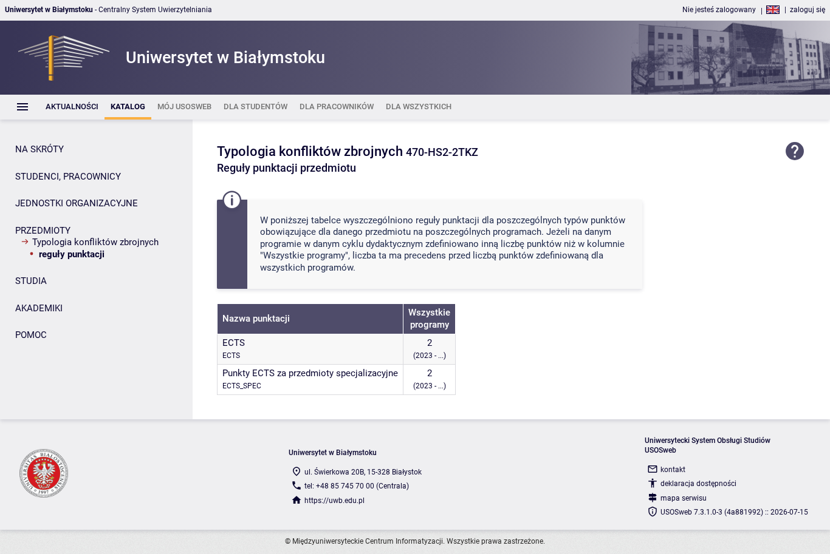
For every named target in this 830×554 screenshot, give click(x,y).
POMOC (31, 334)
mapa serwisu (683, 498)
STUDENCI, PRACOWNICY (68, 176)
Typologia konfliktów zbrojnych (95, 242)
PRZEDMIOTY (42, 230)
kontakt (672, 469)
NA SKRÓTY (39, 149)
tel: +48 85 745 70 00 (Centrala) (356, 486)
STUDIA (31, 280)
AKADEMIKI (39, 308)
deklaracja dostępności (698, 483)
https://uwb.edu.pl (334, 500)
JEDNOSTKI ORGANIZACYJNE (76, 203)
